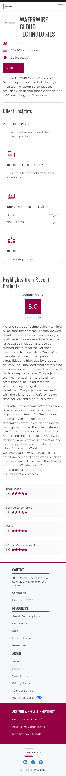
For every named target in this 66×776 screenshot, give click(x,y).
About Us (18, 661)
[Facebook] (33, 762)
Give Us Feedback (23, 600)
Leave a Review (21, 638)
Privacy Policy (21, 683)
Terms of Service (22, 690)
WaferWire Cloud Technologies (37, 26)
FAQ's (16, 668)
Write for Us (20, 676)
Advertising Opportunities (28, 726)
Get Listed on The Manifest (28, 719)
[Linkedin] (25, 762)
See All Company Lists (26, 616)
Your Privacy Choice (23, 697)
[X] (41, 762)
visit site (14, 68)
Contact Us (19, 592)
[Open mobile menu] (60, 6)
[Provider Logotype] (10, 23)
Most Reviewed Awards (26, 734)
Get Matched (20, 623)
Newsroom (19, 645)
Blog (15, 630)
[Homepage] (8, 6)
